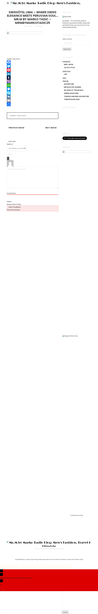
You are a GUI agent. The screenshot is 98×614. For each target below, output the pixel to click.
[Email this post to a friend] (53, 116)
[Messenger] (32, 89)
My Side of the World (73, 90)
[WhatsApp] (32, 85)
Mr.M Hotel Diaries (72, 87)
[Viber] (32, 81)
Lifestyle (66, 71)
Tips (64, 78)
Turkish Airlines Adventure (76, 96)
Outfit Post (69, 67)
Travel (66, 81)
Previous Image (16, 128)
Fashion (66, 62)
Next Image (51, 128)
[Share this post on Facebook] (43, 116)
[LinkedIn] (32, 74)
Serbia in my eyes (71, 93)
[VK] (32, 97)
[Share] (32, 104)
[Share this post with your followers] (46, 116)
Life (65, 74)
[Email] (32, 100)
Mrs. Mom (68, 64)
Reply (3, 590)
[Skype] (32, 93)
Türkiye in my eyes (72, 99)
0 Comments (38, 26)
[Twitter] (32, 66)
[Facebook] (32, 62)
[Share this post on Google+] (50, 116)
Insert (65, 612)
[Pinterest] (32, 70)
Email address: (67, 39)
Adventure (69, 84)
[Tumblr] (32, 77)
